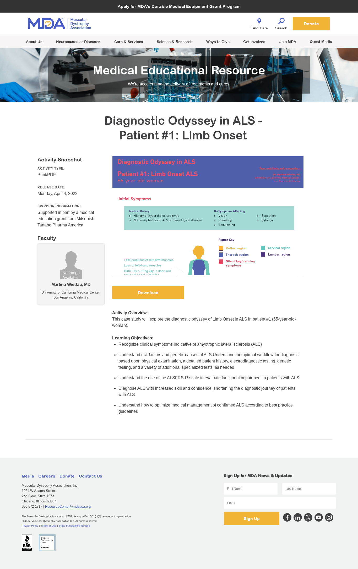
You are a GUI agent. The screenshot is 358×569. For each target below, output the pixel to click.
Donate (311, 23)
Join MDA (287, 41)
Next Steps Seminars (129, 24)
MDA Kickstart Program (203, 26)
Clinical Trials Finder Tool (132, 17)
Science (174, 41)
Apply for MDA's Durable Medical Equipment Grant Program (179, 6)
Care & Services (128, 41)
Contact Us (90, 476)
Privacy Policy (30, 525)
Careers (46, 476)
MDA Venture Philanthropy (205, 17)
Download (148, 292)
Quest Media (321, 41)
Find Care (259, 28)
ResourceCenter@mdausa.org (68, 506)
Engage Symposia (126, 15)
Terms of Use (48, 525)
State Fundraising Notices (74, 525)
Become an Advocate (129, 13)
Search (281, 28)
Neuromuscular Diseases (78, 41)
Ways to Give (218, 41)
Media (28, 476)
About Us (34, 41)
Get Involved (254, 41)
